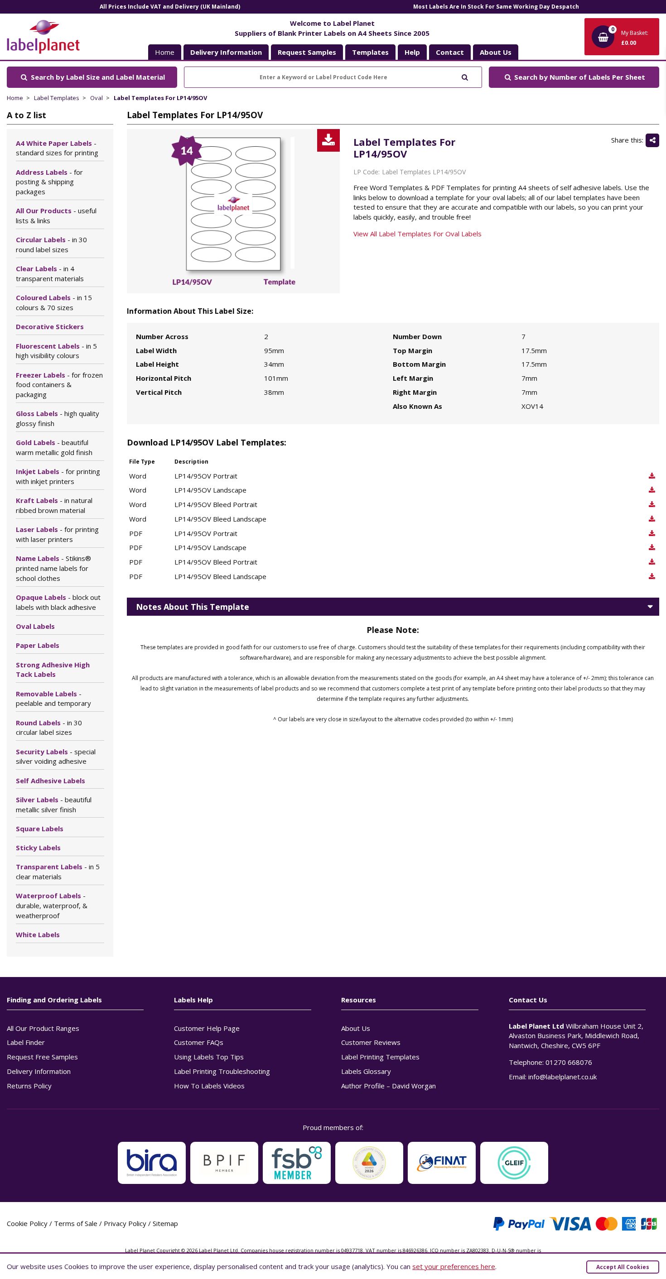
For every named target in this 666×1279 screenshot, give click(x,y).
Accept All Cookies (622, 1267)
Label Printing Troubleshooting (222, 1071)
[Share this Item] (652, 140)
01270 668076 (568, 1062)
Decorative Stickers (50, 326)
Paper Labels (37, 645)
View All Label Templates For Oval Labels (417, 233)
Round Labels (49, 727)
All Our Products (56, 215)
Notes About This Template (192, 606)
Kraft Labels (54, 505)
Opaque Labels (58, 602)
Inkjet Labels (58, 476)
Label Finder (26, 1042)
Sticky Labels (38, 847)
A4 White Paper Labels (57, 148)
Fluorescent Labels (56, 350)
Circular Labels (51, 244)
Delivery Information (39, 1071)
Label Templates (56, 98)
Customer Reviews (371, 1042)
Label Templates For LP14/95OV (160, 98)
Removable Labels (53, 698)
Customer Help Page (207, 1028)
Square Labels (39, 828)
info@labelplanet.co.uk (562, 1076)
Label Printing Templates (380, 1056)
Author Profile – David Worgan (388, 1085)
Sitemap (165, 1223)
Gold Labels (54, 447)
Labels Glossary (366, 1071)
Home (164, 52)
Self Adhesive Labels (50, 780)
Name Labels (53, 568)
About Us (355, 1028)
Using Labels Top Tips (209, 1056)
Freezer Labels (59, 384)
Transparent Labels (58, 871)
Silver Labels (54, 804)
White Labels (38, 934)
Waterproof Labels (51, 905)
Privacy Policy (125, 1223)
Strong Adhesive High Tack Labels (53, 669)
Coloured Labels (54, 302)
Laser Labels (57, 534)
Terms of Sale (75, 1223)
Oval (96, 98)
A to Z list (26, 115)
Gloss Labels (57, 418)
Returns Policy (29, 1085)
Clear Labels (50, 273)
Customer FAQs (198, 1042)
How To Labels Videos (209, 1085)
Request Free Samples (42, 1056)
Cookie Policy (27, 1223)
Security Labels (56, 756)
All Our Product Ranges (43, 1028)
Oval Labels (35, 626)
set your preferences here (453, 1266)
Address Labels (49, 182)
